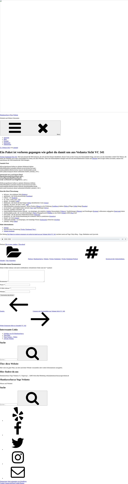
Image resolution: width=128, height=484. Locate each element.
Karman (95, 211)
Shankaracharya (38, 259)
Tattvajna (37, 214)
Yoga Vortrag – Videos (10, 337)
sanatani (15, 147)
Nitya (34, 213)
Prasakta (84, 206)
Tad (31, 208)
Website (2, 291)
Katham (14, 198)
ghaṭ (17, 201)
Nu (19, 199)
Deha (29, 203)
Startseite (6, 137)
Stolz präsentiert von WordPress (17, 481)
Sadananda (43, 219)
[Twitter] (18, 449)
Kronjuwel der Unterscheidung (115, 259)
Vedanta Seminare (9, 231)
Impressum (7, 143)
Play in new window (11, 244)
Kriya (46, 208)
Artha (75, 206)
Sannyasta (117, 211)
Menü (58, 134)
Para (72, 213)
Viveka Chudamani (55, 259)
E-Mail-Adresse (5, 288)
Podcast (30, 259)
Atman (46, 203)
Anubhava (55, 206)
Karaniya (52, 216)
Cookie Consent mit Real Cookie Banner (12, 483)
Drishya (24, 194)
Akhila (49, 211)
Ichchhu (57, 219)
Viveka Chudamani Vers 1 (28, 229)
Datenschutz (7, 144)
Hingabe (94, 158)
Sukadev (2, 260)
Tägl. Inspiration (11, 260)
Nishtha (50, 213)
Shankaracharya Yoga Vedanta (9, 115)
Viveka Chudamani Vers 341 (8, 157)
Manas (38, 206)
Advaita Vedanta (9, 338)
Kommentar (4, 281)
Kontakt (6, 141)
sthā (27, 204)
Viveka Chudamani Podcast (69, 259)
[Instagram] (18, 464)
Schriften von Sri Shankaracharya (14, 333)
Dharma (79, 211)
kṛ (23, 209)
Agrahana (29, 196)
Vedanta (6, 228)
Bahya (66, 206)
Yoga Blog (7, 335)
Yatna (15, 221)
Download (22, 244)
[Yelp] (18, 420)
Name (2, 285)
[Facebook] (18, 435)
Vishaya (63, 211)
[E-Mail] (18, 478)
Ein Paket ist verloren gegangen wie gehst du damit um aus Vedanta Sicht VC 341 (31, 234)
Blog (5, 139)
